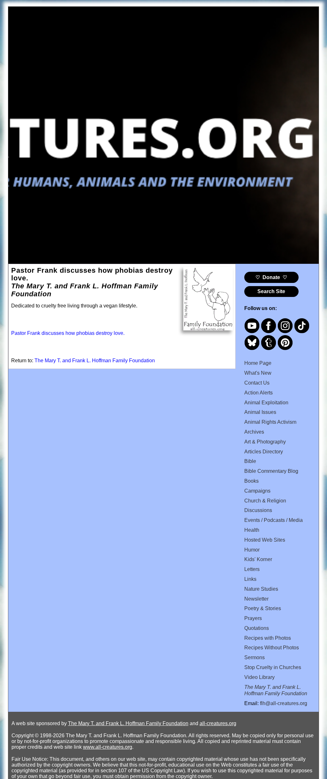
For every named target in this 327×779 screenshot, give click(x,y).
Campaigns (257, 491)
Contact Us (257, 383)
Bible (250, 461)
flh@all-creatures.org (283, 703)
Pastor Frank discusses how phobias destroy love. (68, 333)
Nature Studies (261, 589)
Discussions (258, 510)
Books (251, 481)
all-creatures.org (218, 723)
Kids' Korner (258, 559)
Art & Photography (265, 441)
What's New (257, 373)
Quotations (256, 628)
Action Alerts (258, 392)
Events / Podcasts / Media (273, 520)
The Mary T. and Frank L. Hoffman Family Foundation (94, 360)
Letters (252, 569)
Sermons (254, 657)
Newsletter (256, 599)
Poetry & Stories (262, 608)
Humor (252, 549)
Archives (254, 432)
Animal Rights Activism (270, 422)
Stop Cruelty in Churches (272, 667)
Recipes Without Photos (271, 647)
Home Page (257, 363)
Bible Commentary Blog (271, 471)
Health (251, 530)
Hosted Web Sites (264, 540)
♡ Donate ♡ (271, 277)
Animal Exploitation (266, 402)
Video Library (259, 677)
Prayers (253, 618)
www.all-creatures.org (107, 747)
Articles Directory (263, 451)
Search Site (271, 291)
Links (250, 579)
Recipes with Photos (267, 638)
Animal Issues (260, 412)
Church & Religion (265, 500)
